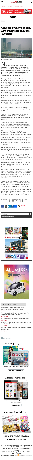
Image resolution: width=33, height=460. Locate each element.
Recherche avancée (7, 216)
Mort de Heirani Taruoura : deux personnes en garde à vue (16, 328)
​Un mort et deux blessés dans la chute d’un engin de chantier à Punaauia (15, 313)
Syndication (22, 455)
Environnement (18, 6)
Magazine (9, 6)
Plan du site (13, 455)
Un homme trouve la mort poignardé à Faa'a (15, 318)
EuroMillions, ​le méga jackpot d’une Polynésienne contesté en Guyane (12, 308)
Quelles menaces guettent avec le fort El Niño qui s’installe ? (16, 323)
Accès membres (5, 455)
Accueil (3, 6)
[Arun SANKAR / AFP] (16, 38)
